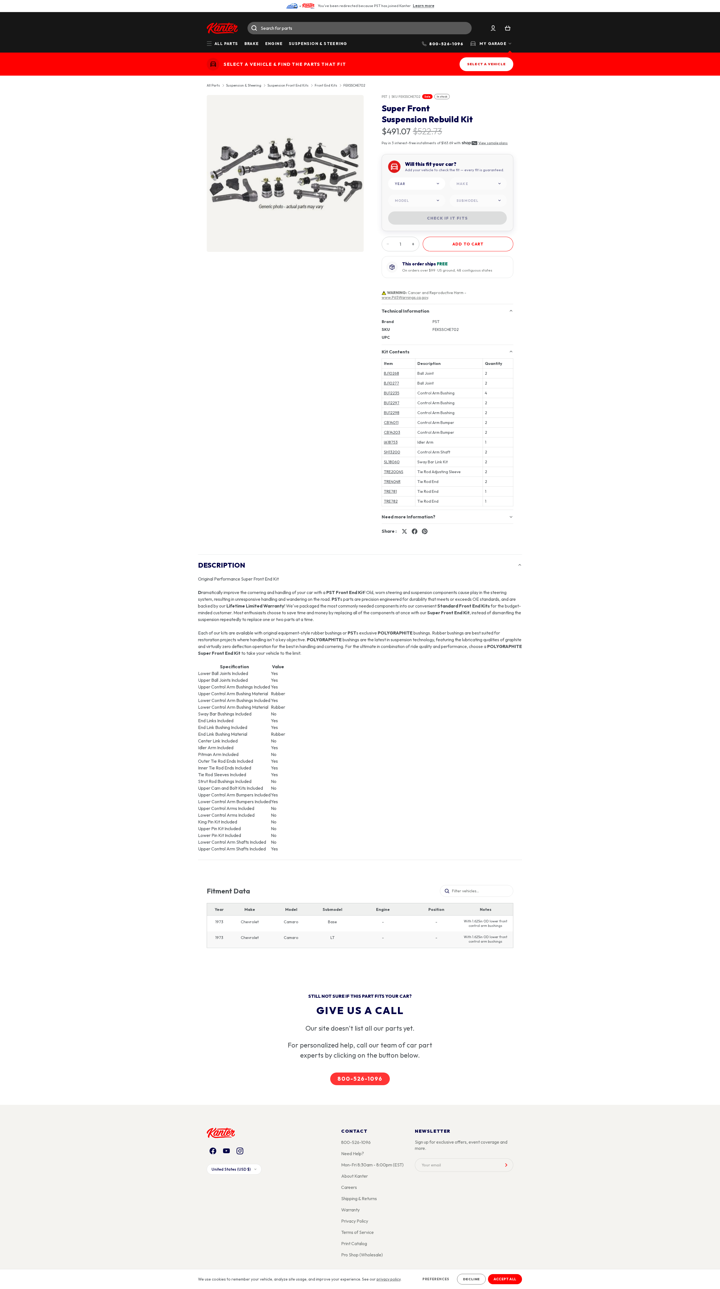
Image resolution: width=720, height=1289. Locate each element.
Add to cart (468, 244)
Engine (274, 44)
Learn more (423, 5)
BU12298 (391, 412)
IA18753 (391, 442)
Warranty (350, 1210)
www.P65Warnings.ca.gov (405, 297)
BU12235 (391, 393)
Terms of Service (357, 1232)
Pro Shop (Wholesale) (362, 1255)
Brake (251, 44)
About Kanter (354, 1176)
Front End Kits (326, 85)
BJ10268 (391, 373)
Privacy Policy (354, 1221)
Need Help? (352, 1153)
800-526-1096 (360, 1078)
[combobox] (360, 28)
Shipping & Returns (359, 1198)
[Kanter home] (213, 64)
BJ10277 (391, 383)
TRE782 (391, 501)
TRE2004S (393, 471)
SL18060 (392, 461)
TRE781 (390, 491)
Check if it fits (447, 218)
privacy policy (388, 1279)
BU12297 (391, 402)
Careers (349, 1187)
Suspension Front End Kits (288, 85)
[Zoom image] (285, 173)
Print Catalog (354, 1243)
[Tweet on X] (404, 531)
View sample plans (493, 143)
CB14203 (392, 432)
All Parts (213, 85)
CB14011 (391, 422)
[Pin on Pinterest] (424, 531)
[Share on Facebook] (414, 531)
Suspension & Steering (318, 44)
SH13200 (392, 452)
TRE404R (392, 481)
